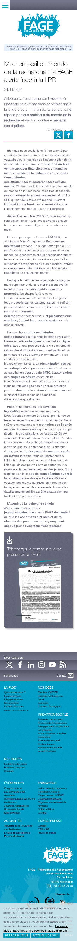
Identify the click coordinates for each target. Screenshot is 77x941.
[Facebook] (20, 665)
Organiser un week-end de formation (52, 804)
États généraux (12, 812)
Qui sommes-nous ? (14, 692)
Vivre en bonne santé (49, 740)
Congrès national (13, 788)
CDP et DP (43, 829)
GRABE (42, 812)
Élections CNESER (48, 692)
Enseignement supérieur (50, 696)
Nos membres (11, 703)
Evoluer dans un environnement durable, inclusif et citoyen (50, 747)
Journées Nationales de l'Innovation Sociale (16, 807)
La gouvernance (12, 696)
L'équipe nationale (13, 699)
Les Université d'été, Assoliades (14, 793)
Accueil (10, 46)
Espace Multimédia (14, 836)
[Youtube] (52, 665)
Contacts (9, 771)
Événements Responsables (52, 723)
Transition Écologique (49, 706)
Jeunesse (43, 703)
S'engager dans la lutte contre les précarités (53, 728)
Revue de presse (47, 832)
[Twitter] (9, 665)
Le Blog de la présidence (17, 832)
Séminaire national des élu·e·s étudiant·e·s (20, 800)
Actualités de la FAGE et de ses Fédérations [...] (41, 47)
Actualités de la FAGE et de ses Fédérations (18, 827)
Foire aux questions (14, 767)
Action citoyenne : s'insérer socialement (52, 735)
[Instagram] (41, 665)
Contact (42, 825)
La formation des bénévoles (52, 788)
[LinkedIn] (31, 665)
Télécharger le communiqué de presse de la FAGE (34, 551)
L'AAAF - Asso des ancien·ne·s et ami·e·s (16, 708)
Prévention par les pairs (50, 719)
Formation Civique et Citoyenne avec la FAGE (51, 793)
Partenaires (11, 675)
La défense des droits (15, 764)
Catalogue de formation (50, 798)
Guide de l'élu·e (46, 809)
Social (41, 699)
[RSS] (63, 665)
